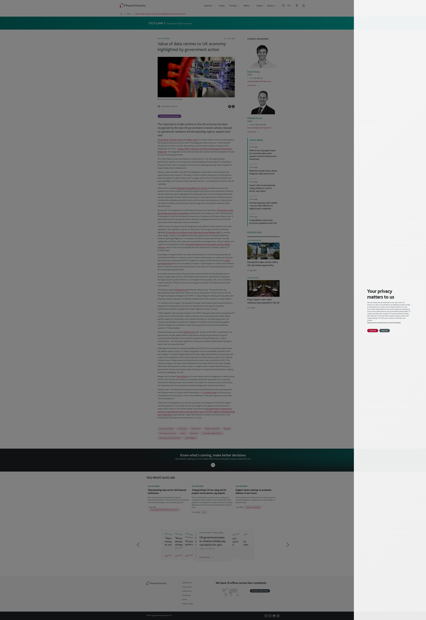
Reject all (385, 330)
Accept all (372, 330)
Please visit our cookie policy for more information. (384, 322)
